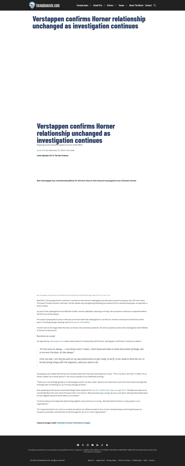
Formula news (82, 5)
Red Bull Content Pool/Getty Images (73, 423)
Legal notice (100, 460)
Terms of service (124, 460)
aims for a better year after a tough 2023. (108, 390)
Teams (121, 5)
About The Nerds (136, 5)
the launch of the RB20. (80, 322)
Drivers (110, 5)
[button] (155, 5)
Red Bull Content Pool (102, 295)
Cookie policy (137, 460)
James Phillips (43, 150)
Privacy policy (111, 460)
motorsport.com (56, 341)
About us (91, 460)
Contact (148, 5)
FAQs (145, 460)
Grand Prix (97, 5)
